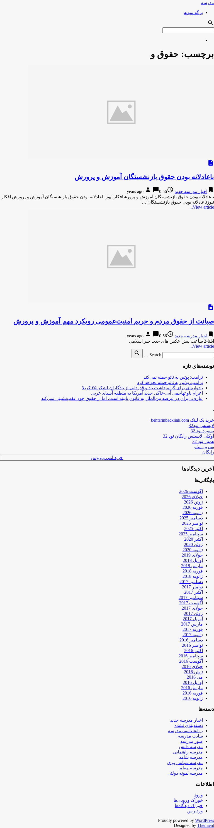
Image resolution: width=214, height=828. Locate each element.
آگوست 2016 (191, 661)
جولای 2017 (192, 608)
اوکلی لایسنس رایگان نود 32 (188, 436)
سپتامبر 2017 (191, 597)
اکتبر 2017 (193, 592)
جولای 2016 (192, 666)
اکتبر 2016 (193, 650)
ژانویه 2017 (193, 634)
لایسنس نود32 (201, 425)
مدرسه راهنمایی (188, 752)
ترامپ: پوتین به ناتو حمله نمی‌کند (173, 377)
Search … (152, 354)
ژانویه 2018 (193, 576)
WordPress (204, 820)
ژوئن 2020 (193, 544)
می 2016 (195, 677)
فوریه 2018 (193, 571)
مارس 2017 (192, 624)
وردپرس (195, 810)
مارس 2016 (192, 687)
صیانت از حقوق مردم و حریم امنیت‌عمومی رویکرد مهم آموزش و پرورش (113, 321)
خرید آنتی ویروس (107, 457)
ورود (198, 795)
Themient (205, 825)
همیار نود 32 (203, 441)
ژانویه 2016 (193, 698)
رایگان (208, 452)
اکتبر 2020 (193, 539)
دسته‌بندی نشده (188, 725)
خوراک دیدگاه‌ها (189, 805)
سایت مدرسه (190, 736)
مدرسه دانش (191, 746)
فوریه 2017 (193, 629)
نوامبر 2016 (192, 645)
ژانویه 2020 (193, 549)
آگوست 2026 (191, 491)
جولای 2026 (192, 496)
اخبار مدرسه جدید (191, 191)
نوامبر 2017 (192, 586)
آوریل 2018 (193, 560)
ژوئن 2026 (193, 502)
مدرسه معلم (191, 767)
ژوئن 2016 (193, 671)
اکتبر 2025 (193, 528)
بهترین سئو (204, 446)
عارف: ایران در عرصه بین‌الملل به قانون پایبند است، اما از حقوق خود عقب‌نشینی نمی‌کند (122, 398)
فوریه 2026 (193, 507)
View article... (201, 207)
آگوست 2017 (191, 602)
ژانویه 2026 (193, 512)
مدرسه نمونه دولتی (185, 773)
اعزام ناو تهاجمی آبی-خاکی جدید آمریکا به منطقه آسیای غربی (147, 393)
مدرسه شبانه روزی (185, 762)
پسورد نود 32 (202, 430)
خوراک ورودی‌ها (188, 800)
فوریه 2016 (193, 693)
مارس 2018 (192, 565)
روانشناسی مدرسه (185, 730)
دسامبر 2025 (191, 518)
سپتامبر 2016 (191, 655)
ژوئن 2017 (193, 613)
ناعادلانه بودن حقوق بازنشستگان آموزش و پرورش (144, 176)
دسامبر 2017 (191, 581)
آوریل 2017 (193, 618)
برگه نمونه (193, 12)
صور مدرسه (191, 741)
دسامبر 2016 (191, 640)
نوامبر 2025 (192, 523)
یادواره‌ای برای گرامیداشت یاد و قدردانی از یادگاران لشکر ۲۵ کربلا (142, 387)
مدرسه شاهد (191, 757)
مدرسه (207, 2)
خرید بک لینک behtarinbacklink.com (182, 420)
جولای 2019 (192, 555)
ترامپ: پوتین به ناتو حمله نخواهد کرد (170, 382)
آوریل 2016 (193, 682)
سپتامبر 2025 (191, 533)
